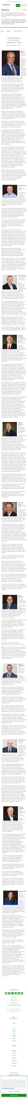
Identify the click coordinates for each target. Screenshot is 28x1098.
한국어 (14, 1040)
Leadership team (18, 31)
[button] (17, 1)
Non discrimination (13, 1017)
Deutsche (14, 1035)
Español (14, 1058)
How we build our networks (14, 1004)
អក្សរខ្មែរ (14, 1030)
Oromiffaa (14, 1050)
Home (2, 31)
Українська (14, 1063)
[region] (14, 1087)
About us (8, 31)
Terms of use (14, 1002)
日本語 (14, 1038)
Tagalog (14, 1060)
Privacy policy (14, 999)
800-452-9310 (10, 23)
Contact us (13, 997)
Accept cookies (14, 1095)
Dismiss (25, 9)
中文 (14, 1033)
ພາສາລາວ (14, 1045)
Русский (14, 1055)
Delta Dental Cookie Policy (8, 1088)
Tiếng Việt (14, 1065)
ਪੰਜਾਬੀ (14, 1053)
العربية (14, 1028)
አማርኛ (14, 1023)
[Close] (26, 1077)
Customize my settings (14, 1091)
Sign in (18, 5)
